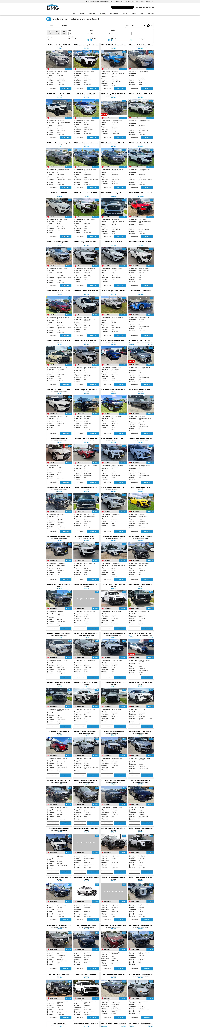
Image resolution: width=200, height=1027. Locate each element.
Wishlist (69, 69)
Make (69, 30)
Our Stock (92, 13)
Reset (127, 25)
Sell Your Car (114, 13)
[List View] (151, 25)
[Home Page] (52, 7)
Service (125, 13)
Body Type (50, 37)
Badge (113, 30)
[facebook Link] (153, 1)
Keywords (64, 25)
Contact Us (65, 88)
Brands (82, 13)
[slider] (88, 40)
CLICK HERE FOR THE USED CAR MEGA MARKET (122, 7)
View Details (53, 88)
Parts (134, 13)
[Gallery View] (148, 25)
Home (73, 13)
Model (91, 30)
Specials (102, 13)
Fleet (142, 13)
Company (151, 13)
